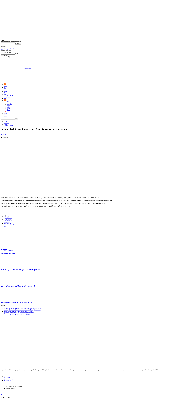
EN (4, 114)
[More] (25, 164)
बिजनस (5, 91)
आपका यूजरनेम (18, 43)
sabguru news (4, 134)
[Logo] (12, 80)
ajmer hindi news (8, 218)
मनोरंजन (5, 86)
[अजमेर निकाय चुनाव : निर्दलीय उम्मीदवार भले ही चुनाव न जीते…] (9, 299)
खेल (4, 93)
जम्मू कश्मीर (9, 104)
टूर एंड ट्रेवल (6, 97)
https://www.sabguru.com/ (7, 250)
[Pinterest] (14, 164)
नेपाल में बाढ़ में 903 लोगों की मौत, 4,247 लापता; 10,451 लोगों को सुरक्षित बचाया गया (22, 310)
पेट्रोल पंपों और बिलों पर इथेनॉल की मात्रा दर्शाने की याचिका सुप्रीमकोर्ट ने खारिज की (22, 308)
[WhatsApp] (19, 164)
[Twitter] (8, 164)
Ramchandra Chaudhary (9, 224)
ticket (5, 226)
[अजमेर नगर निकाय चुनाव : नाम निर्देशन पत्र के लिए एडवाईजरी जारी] (9, 283)
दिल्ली (8, 101)
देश (4, 87)
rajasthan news (7, 223)
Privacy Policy (4, 49)
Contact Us (8, 380)
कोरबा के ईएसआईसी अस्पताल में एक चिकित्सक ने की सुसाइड (17, 314)
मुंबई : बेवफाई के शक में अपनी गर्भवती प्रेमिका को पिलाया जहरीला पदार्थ (19, 312)
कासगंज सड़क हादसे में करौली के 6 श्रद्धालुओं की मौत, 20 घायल (18, 311)
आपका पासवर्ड (18, 45)
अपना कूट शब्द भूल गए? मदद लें (7, 48)
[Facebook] (3, 164)
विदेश (5, 88)
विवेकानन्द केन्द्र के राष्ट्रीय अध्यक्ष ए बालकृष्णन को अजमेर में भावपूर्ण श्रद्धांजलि (21, 270)
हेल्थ (5, 94)
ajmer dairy (6, 216)
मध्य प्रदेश (9, 103)
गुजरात (8, 108)
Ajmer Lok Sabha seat (9, 219)
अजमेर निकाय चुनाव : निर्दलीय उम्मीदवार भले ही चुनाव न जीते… (17, 302)
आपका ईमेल (17, 53)
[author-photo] (4, 247)
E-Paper (6, 113)
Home (7, 376)
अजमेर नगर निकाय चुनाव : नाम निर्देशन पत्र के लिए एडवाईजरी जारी (18, 286)
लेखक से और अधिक (10, 253)
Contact (5, 116)
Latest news (6, 123)
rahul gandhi (7, 222)
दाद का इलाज (10, 95)
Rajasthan (6, 124)
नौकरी (5, 98)
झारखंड (8, 105)
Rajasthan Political (8, 125)
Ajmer (5, 121)
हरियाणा (8, 110)
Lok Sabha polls (8, 220)
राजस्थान (6, 90)
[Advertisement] (98, 151)
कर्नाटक (8, 107)
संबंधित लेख (3, 253)
